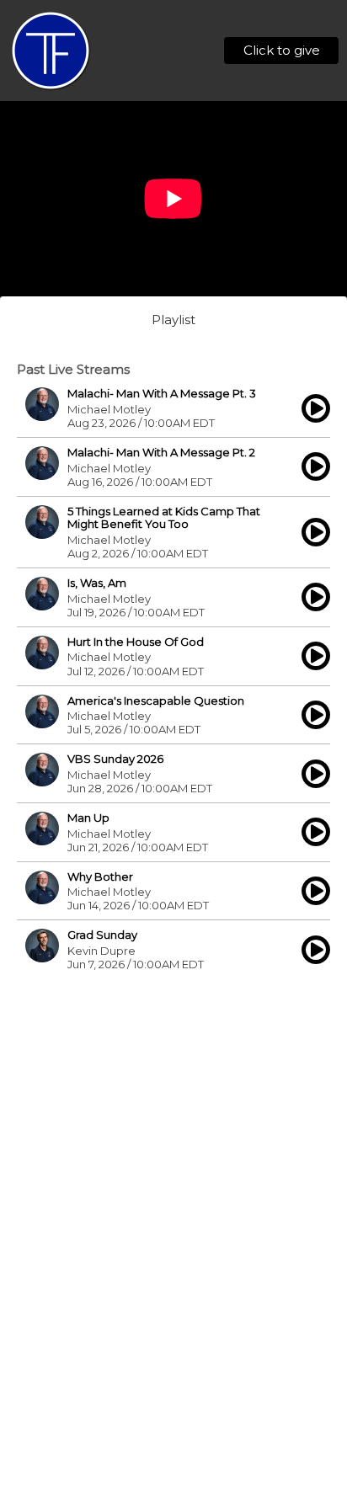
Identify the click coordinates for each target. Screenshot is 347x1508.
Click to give (281, 50)
